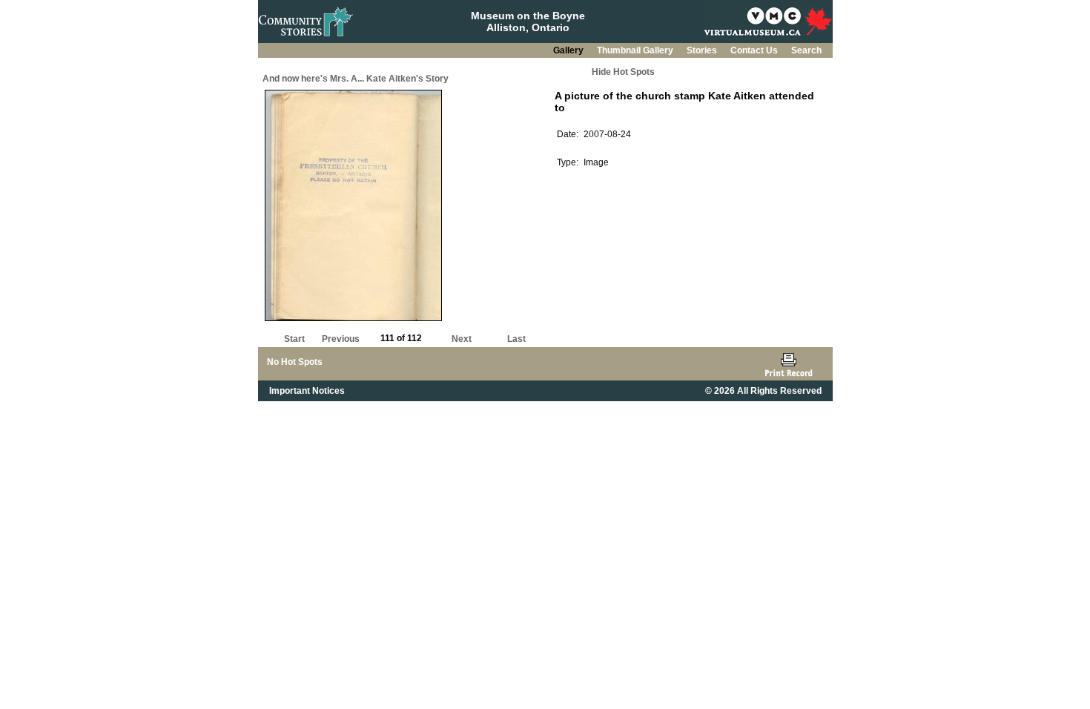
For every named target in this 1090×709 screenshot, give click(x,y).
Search (806, 50)
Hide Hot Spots (623, 72)
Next (462, 339)
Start (294, 339)
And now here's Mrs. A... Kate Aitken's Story (355, 78)
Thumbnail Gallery (636, 50)
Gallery (569, 50)
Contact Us (755, 50)
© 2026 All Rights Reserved (763, 391)
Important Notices (307, 391)
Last (516, 339)
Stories (703, 50)
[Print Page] (789, 363)
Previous (341, 339)
